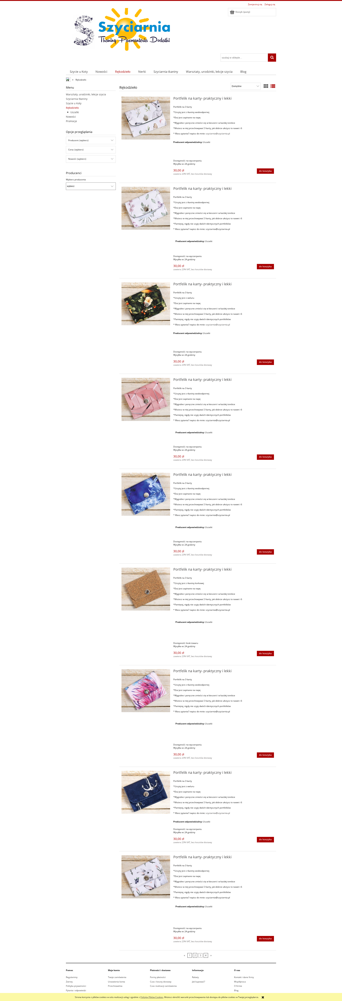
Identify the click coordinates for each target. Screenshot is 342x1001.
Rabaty (195, 977)
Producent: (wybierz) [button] (78, 140)
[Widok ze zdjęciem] (266, 86)
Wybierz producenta (76, 179)
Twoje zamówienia (117, 977)
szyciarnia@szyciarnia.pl (218, 133)
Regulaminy (71, 977)
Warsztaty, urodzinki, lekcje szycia (86, 94)
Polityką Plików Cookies (151, 997)
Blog (236, 990)
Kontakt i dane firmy (244, 977)
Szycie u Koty (73, 103)
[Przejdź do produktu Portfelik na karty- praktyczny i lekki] (145, 118)
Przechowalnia (115, 985)
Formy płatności (158, 977)
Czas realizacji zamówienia (163, 985)
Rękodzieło (72, 107)
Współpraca (240, 981)
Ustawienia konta (116, 981)
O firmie (238, 985)
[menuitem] (79, 71)
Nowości (71, 116)
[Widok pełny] (273, 86)
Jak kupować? (198, 981)
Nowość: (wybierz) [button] (77, 158)
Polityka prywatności (76, 985)
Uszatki (74, 112)
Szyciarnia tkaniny (76, 99)
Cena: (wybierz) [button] (76, 149)
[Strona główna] (119, 30)
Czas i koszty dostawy (160, 981)
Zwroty (69, 981)
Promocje (71, 121)
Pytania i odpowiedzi (76, 990)
